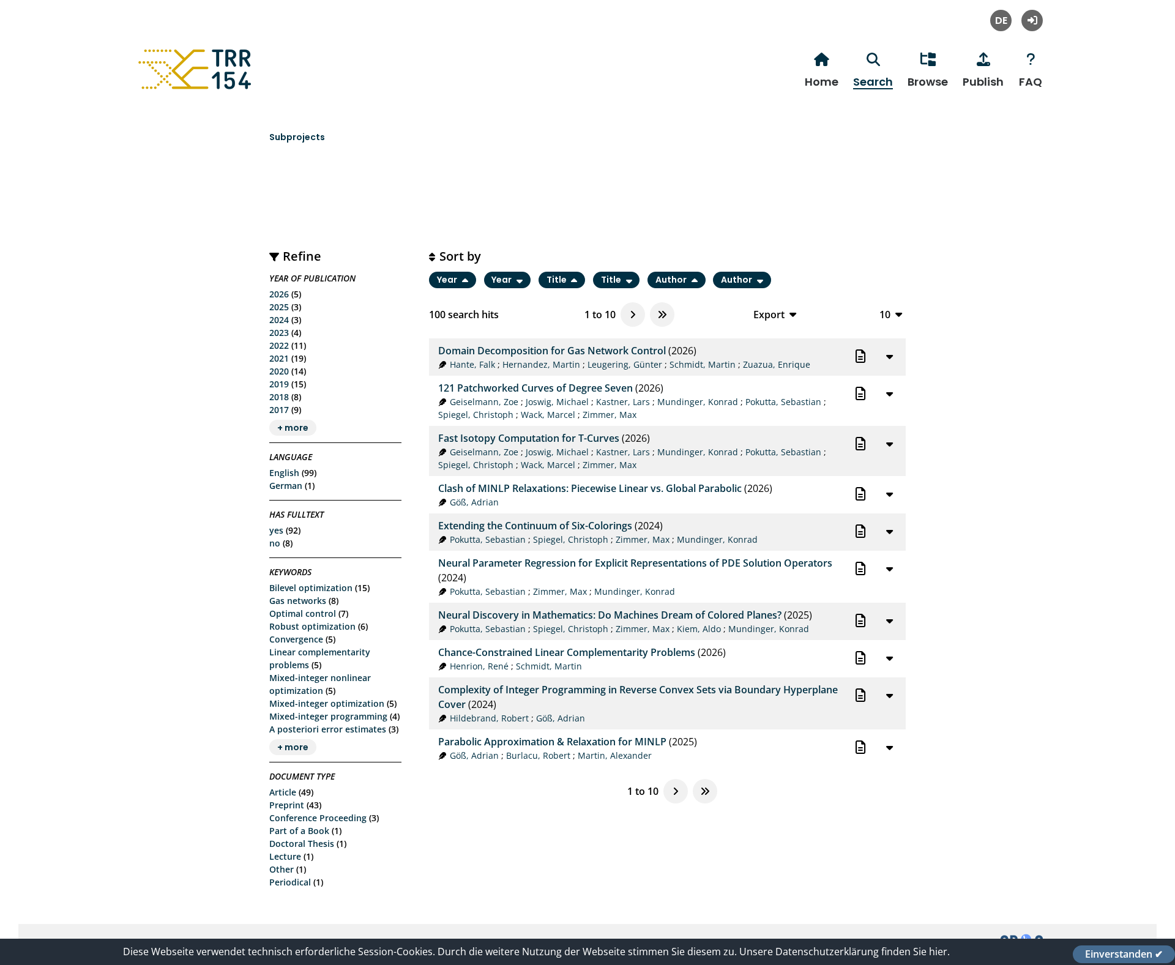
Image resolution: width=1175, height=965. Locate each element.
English (284, 473)
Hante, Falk (472, 364)
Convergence (296, 639)
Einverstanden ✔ (1124, 954)
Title (557, 280)
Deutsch (1001, 20)
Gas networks (297, 600)
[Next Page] (633, 314)
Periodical (290, 882)
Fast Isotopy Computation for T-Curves (528, 438)
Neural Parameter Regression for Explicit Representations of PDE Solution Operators (635, 563)
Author (671, 280)
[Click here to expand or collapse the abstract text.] (889, 356)
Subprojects (297, 137)
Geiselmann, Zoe (484, 402)
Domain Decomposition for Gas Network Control (552, 350)
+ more (292, 428)
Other (281, 869)
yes (276, 530)
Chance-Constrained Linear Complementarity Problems (566, 652)
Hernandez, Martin (541, 364)
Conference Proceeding (318, 818)
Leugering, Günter (625, 364)
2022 (279, 345)
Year (448, 280)
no (274, 543)
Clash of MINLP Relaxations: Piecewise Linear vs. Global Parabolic (590, 488)
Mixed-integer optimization (326, 703)
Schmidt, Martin (703, 364)
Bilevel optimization (310, 588)
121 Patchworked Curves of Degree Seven (535, 388)
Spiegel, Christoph (475, 414)
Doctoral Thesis (301, 843)
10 (884, 314)
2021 (279, 358)
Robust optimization (312, 626)
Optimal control (302, 613)
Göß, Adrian (474, 502)
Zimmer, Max (609, 414)
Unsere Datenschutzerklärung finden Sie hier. (844, 951)
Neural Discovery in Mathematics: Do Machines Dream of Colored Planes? (609, 615)
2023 (279, 332)
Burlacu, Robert (538, 755)
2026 (279, 294)
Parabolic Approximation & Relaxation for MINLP (552, 741)
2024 (279, 320)
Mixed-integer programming (328, 716)
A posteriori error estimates (327, 729)
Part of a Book (299, 830)
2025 (279, 307)
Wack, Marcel (548, 414)
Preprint (286, 805)
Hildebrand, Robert (489, 718)
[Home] (196, 89)
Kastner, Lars (623, 402)
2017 (279, 409)
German (285, 485)
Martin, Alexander (615, 755)
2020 (279, 371)
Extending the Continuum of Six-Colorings (535, 525)
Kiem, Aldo (699, 629)
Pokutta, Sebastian (783, 402)
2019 (279, 384)
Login (1032, 20)
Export (769, 314)
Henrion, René (479, 666)
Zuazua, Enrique (776, 364)
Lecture (285, 856)
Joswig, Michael (557, 402)
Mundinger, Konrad (697, 402)
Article (282, 792)
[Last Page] (662, 314)
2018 (279, 397)
